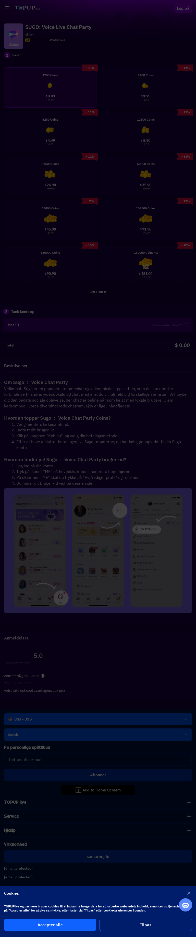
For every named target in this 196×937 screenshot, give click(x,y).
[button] (98, 468)
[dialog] (98, 911)
